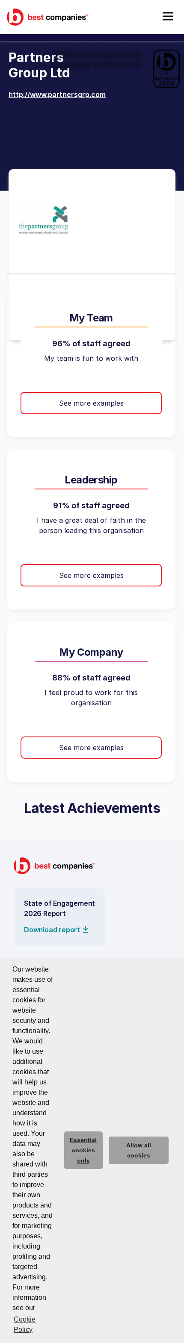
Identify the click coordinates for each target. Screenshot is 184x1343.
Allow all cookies (138, 1150)
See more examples (91, 403)
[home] (47, 17)
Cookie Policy (25, 1324)
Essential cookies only (83, 1150)
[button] (167, 17)
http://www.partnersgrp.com (57, 94)
